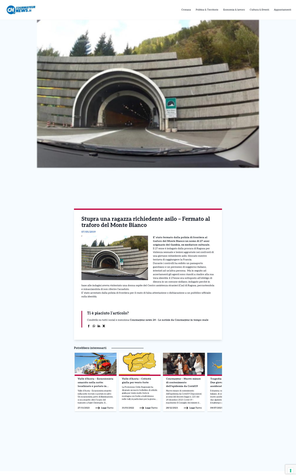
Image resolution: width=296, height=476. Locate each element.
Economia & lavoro (234, 9)
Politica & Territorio (207, 9)
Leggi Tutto (107, 408)
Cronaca (186, 9)
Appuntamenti (282, 9)
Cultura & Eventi (259, 9)
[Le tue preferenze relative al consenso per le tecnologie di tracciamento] (291, 471)
